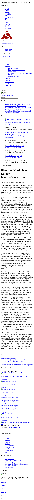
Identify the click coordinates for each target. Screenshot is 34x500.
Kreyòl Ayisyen (9, 17)
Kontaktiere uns (9, 82)
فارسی (7, 12)
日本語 (7, 26)
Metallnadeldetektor (14, 75)
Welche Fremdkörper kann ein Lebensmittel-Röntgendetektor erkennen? (18, 112)
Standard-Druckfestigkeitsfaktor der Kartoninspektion (17, 365)
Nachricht (7, 78)
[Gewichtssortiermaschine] (9, 381)
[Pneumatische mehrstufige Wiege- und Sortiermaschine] (19, 134)
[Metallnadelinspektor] (8, 389)
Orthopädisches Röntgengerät (13, 147)
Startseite (7, 63)
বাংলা (6, 16)
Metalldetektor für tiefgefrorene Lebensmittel (14, 376)
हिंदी (6, 19)
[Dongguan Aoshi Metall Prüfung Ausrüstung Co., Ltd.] (7, 38)
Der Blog (7, 80)
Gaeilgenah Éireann (10, 10)
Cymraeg (7, 24)
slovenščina (8, 14)
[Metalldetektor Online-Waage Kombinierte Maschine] (19, 121)
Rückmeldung (9, 85)
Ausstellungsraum (10, 447)
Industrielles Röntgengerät (12, 157)
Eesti (6, 21)
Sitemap (7, 452)
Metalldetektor (12, 71)
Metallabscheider (13, 76)
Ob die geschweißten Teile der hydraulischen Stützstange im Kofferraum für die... (18, 108)
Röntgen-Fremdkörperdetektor (10, 417)
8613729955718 (6, 56)
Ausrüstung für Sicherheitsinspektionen (20, 73)
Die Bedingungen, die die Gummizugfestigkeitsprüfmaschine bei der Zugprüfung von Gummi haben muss (13, 359)
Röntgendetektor (13, 68)
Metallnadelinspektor (7, 392)
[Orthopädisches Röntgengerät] (14, 146)
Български (8, 28)
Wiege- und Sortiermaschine (16, 70)
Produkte (7, 66)
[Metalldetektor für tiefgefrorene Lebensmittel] (15, 373)
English (7, 9)
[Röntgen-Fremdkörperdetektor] (10, 414)
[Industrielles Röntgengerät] (13, 156)
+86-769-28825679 (6, 50)
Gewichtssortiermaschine (8, 384)
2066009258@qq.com (7, 43)
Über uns (7, 64)
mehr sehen (4, 379)
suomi (6, 22)
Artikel (7, 83)
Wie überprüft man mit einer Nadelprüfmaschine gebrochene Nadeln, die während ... (19, 105)
